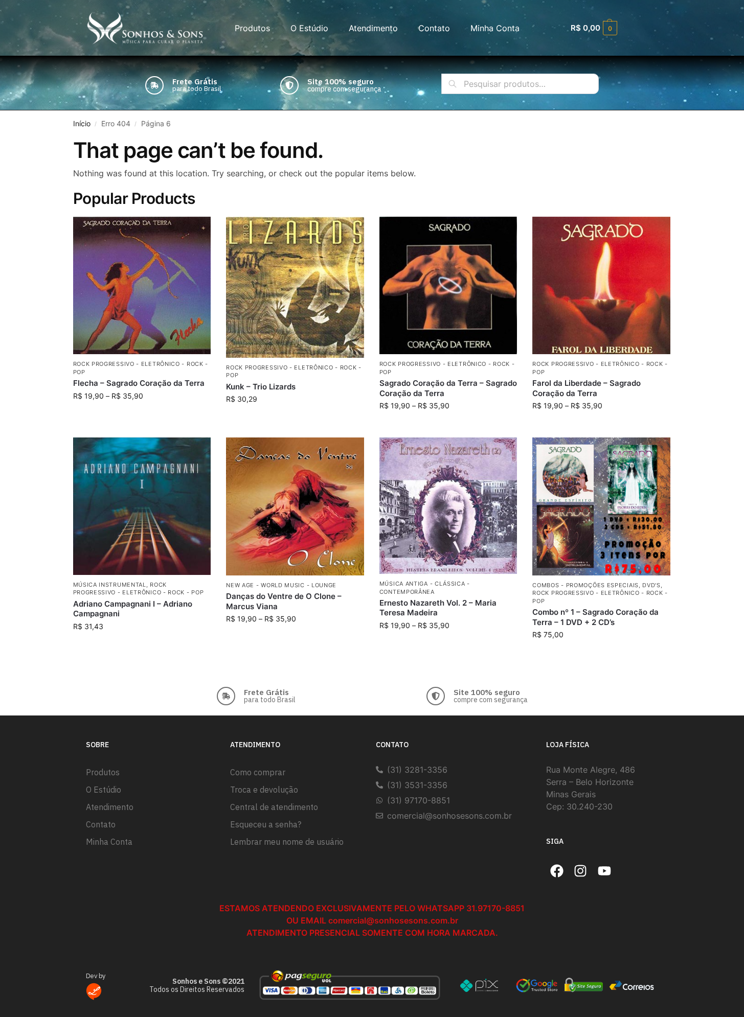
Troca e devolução (264, 789)
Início (82, 124)
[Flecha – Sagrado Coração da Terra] (142, 286)
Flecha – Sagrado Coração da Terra (139, 383)
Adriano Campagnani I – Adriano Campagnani (132, 609)
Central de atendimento (274, 807)
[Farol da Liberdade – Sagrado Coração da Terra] (601, 286)
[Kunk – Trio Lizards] (295, 287)
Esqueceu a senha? (265, 824)
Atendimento (373, 28)
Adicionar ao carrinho (295, 420)
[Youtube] (604, 871)
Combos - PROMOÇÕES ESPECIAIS (585, 585)
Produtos (252, 28)
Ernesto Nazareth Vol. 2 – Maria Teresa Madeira (438, 608)
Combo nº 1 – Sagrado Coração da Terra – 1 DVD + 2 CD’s (595, 617)
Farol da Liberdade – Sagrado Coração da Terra (586, 388)
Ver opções (142, 417)
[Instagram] (581, 871)
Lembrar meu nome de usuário (287, 842)
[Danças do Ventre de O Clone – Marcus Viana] (295, 506)
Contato (434, 28)
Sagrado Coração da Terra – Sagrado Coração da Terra (448, 388)
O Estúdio (309, 28)
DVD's (651, 585)
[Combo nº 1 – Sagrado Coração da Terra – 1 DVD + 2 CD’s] (601, 506)
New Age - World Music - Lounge (281, 585)
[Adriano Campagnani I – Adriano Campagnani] (142, 506)
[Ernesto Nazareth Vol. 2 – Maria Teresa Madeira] (448, 505)
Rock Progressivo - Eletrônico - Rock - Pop (138, 588)
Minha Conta (495, 28)
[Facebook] (557, 871)
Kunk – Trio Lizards (261, 386)
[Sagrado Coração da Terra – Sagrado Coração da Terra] (448, 286)
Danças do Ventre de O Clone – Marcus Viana (284, 601)
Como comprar (257, 772)
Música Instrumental (109, 584)
